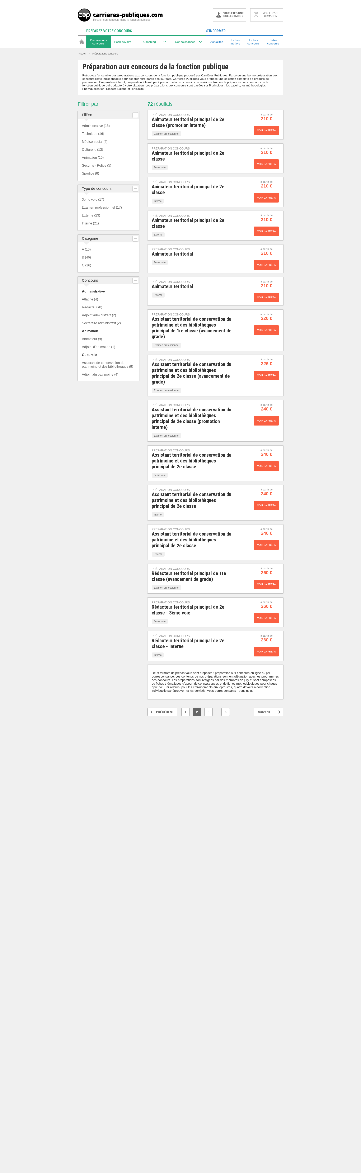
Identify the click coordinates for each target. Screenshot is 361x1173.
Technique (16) (93, 134)
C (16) (86, 265)
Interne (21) (90, 223)
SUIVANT (264, 712)
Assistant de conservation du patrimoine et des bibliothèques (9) (107, 364)
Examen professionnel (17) (102, 207)
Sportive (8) (90, 173)
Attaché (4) (90, 299)
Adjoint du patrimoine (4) (100, 374)
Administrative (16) (96, 126)
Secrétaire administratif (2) (101, 323)
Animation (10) (93, 157)
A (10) (86, 249)
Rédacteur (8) (92, 307)
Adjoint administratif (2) (99, 315)
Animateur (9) (92, 339)
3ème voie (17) (93, 199)
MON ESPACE (271, 15)
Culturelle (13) (92, 149)
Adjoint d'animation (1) (98, 347)
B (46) (86, 257)
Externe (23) (91, 215)
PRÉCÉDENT (165, 712)
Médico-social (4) (94, 141)
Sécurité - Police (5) (96, 165)
